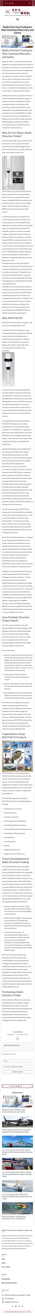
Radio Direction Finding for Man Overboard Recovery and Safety (13, 1111)
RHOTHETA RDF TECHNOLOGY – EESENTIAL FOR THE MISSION (14, 1218)
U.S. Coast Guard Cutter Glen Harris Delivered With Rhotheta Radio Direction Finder (17, 1196)
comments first (22, 1034)
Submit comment (17, 1072)
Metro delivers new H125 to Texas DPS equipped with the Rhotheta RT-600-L (16, 1131)
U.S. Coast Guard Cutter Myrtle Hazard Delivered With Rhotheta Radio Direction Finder (17, 1152)
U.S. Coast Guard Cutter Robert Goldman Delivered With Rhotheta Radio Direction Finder (17, 1174)
